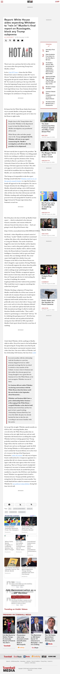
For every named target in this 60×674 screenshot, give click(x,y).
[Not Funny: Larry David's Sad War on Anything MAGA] (48, 196)
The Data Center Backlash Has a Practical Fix (50, 103)
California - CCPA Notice (30, 663)
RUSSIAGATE (22, 512)
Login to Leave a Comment (20, 597)
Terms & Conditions (35, 661)
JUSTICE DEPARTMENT (19, 508)
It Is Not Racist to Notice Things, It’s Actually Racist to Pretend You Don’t (9, 639)
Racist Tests (46, 230)
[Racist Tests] (48, 223)
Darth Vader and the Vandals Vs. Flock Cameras (48, 302)
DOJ (10, 508)
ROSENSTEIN (13, 512)
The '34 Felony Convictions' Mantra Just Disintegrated (50, 638)
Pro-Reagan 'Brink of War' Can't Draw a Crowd (49, 155)
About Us (8, 661)
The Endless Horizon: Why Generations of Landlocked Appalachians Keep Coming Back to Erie (50, 68)
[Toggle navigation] (2, 1)
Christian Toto (46, 160)
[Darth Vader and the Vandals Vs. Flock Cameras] (48, 294)
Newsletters (23, 661)
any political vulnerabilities (21, 484)
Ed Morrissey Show (15, 661)
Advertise (28, 661)
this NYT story (13, 72)
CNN (34, 353)
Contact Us (50, 661)
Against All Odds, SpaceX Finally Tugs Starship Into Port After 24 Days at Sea (50, 80)
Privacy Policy (44, 661)
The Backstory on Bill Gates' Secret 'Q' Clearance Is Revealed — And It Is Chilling (36, 639)
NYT (6, 512)
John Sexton (45, 308)
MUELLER (29, 508)
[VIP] (57, 1)
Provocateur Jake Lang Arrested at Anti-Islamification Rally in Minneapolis (23, 639)
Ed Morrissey (45, 282)
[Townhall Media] (9, 669)
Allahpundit (9, 37)
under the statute (17, 455)
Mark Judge (45, 135)
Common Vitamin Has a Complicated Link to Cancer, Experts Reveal (50, 95)
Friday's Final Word (47, 277)
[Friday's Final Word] (48, 269)
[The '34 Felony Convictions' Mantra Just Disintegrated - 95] (51, 625)
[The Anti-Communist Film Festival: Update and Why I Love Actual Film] (48, 117)
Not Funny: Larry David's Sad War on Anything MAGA (48, 206)
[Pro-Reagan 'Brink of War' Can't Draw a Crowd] (48, 146)
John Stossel (45, 234)
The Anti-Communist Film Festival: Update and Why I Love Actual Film (48, 128)
